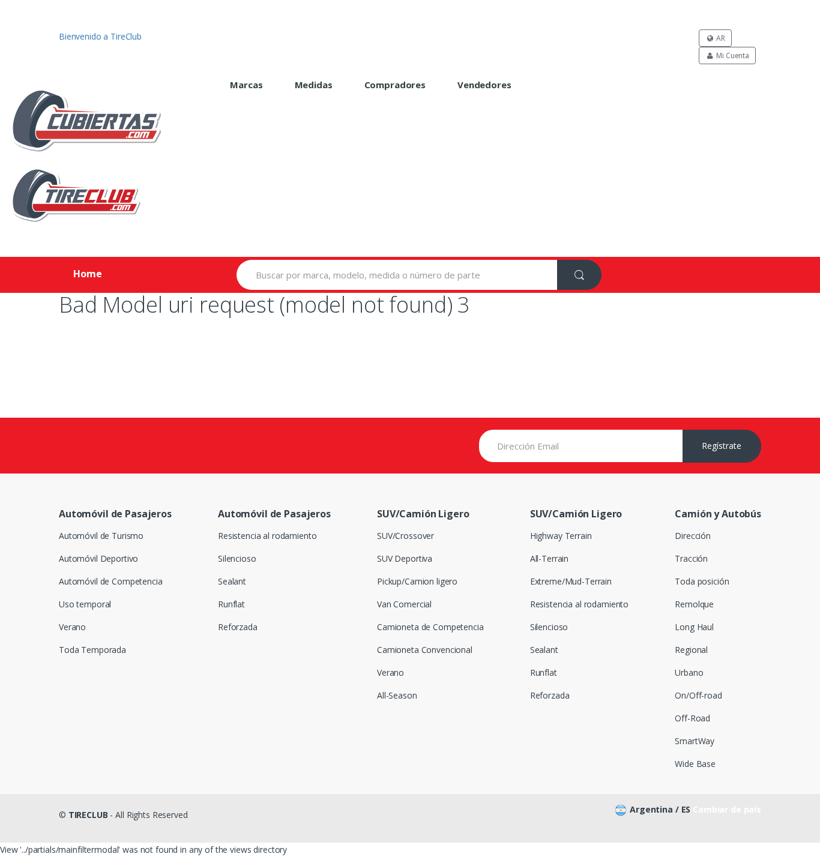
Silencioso (237, 558)
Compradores (395, 85)
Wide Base (695, 763)
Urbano (689, 672)
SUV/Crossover (405, 535)
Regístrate (721, 445)
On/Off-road (698, 695)
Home (87, 273)
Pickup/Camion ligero (417, 581)
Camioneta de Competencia (430, 627)
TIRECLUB (88, 814)
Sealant (232, 581)
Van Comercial (404, 604)
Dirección (693, 535)
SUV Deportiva (404, 558)
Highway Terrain (561, 535)
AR (719, 38)
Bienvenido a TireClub (100, 36)
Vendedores (484, 85)
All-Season (397, 695)
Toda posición (702, 581)
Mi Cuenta (731, 55)
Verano (72, 627)
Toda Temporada (92, 649)
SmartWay (694, 741)
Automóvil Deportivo (98, 558)
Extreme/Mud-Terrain (571, 581)
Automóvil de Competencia (111, 581)
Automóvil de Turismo (101, 535)
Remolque (694, 604)
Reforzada (238, 627)
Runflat (231, 604)
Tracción (691, 558)
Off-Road (692, 718)
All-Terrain (549, 558)
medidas (314, 85)
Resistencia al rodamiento (267, 535)
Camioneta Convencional (424, 649)
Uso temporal (85, 604)
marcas (246, 85)
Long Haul (694, 627)
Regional (691, 649)
